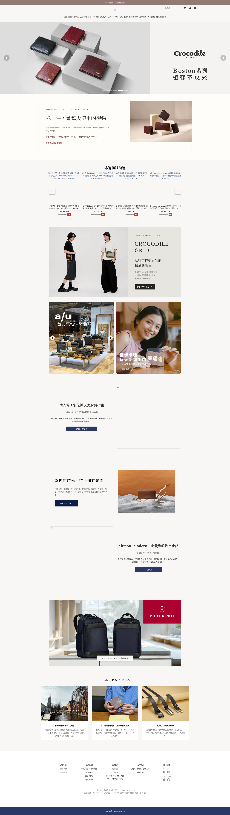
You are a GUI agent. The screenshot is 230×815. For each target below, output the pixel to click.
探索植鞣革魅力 (66, 503)
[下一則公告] (182, 3)
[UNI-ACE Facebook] (164, 771)
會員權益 (89, 772)
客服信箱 (115, 769)
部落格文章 (133, 17)
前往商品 (148, 569)
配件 (126, 17)
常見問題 (84, 769)
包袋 (121, 17)
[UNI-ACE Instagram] (168, 771)
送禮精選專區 (73, 17)
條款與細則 (89, 776)
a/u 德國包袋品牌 (99, 17)
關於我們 (63, 769)
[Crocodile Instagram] (168, 779)
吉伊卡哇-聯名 (85, 17)
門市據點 (151, 17)
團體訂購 (140, 772)
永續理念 (63, 772)
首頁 (65, 17)
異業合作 (146, 769)
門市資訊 (115, 772)
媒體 (139, 769)
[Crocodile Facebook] (164, 779)
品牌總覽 (142, 17)
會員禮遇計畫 (161, 17)
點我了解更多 (82, 429)
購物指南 (94, 769)
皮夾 (109, 17)
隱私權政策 (89, 779)
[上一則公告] (48, 3)
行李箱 (115, 17)
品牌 (133, 769)
